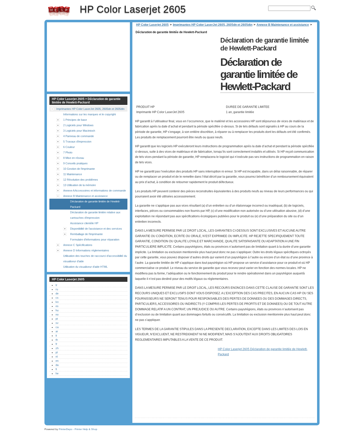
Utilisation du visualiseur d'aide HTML (85, 266)
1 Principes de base (75, 119)
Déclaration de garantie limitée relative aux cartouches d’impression (95, 215)
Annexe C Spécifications (77, 244)
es (57, 306)
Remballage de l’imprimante (86, 234)
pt (57, 318)
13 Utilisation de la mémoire (79, 185)
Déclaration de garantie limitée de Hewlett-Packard (95, 204)
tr (56, 285)
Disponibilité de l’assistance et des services (96, 228)
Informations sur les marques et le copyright (89, 114)
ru (57, 289)
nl (57, 356)
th (57, 339)
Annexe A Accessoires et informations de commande (94, 190)
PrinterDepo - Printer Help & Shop (78, 429)
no (57, 314)
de (57, 293)
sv (57, 322)
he (57, 373)
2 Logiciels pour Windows (78, 125)
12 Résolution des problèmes (80, 179)
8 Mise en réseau (73, 157)
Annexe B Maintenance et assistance (283, 24)
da (57, 364)
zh (57, 348)
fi (56, 369)
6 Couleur (69, 146)
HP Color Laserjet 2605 (59, 11)
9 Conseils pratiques (75, 163)
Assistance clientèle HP (84, 223)
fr (56, 343)
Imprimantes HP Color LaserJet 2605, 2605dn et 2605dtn (212, 24)
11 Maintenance (72, 174)
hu (57, 310)
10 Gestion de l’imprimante (79, 168)
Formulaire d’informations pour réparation (94, 239)
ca (57, 327)
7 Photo (67, 152)
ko (57, 301)
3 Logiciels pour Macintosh (79, 130)
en (57, 360)
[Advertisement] (176, 69)
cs (57, 297)
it (56, 335)
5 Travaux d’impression (77, 141)
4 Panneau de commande (78, 136)
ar (57, 331)
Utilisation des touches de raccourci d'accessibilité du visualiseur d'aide (95, 258)
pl (57, 352)
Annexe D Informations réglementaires (86, 250)
